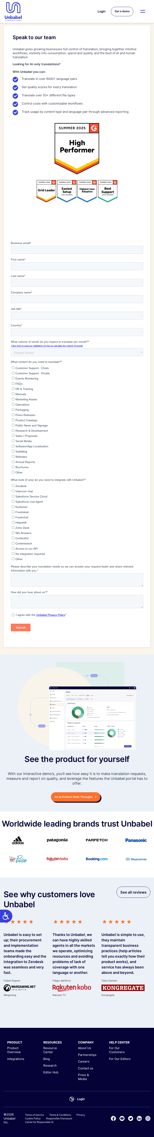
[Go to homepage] (13, 11)
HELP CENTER (119, 1042)
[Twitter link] (130, 1118)
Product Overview (14, 1050)
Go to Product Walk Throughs (73, 796)
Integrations (15, 1059)
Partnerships (87, 1055)
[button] (143, 11)
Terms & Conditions (60, 1114)
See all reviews (133, 892)
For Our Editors (120, 1059)
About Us (84, 1048)
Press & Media (83, 1077)
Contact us (85, 1068)
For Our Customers (117, 1050)
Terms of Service (34, 1114)
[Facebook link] (113, 1118)
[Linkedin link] (139, 1118)
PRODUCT (14, 1042)
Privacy (80, 1114)
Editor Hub (50, 1072)
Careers (83, 1061)
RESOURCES (52, 1042)
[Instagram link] (147, 1118)
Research (50, 1065)
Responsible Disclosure (59, 1118)
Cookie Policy (33, 1118)
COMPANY (86, 1042)
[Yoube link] (122, 1118)
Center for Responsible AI (39, 1122)
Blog (46, 1059)
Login (101, 11)
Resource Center (50, 1050)
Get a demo (122, 11)
